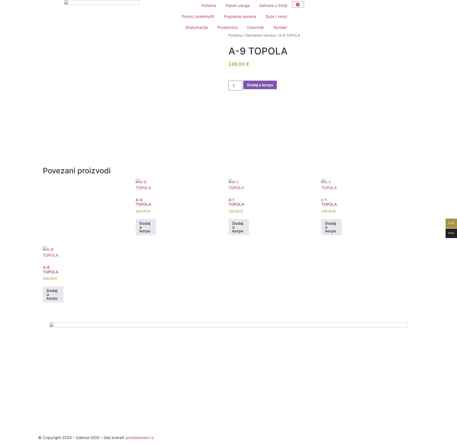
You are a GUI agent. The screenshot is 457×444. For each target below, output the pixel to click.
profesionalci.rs (140, 437)
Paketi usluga (238, 5)
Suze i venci (276, 16)
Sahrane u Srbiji (273, 5)
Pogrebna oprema (240, 16)
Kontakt (280, 27)
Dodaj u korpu (260, 85)
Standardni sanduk (260, 35)
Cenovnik (255, 27)
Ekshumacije (196, 27)
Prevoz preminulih (198, 16)
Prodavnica (227, 27)
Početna (208, 5)
